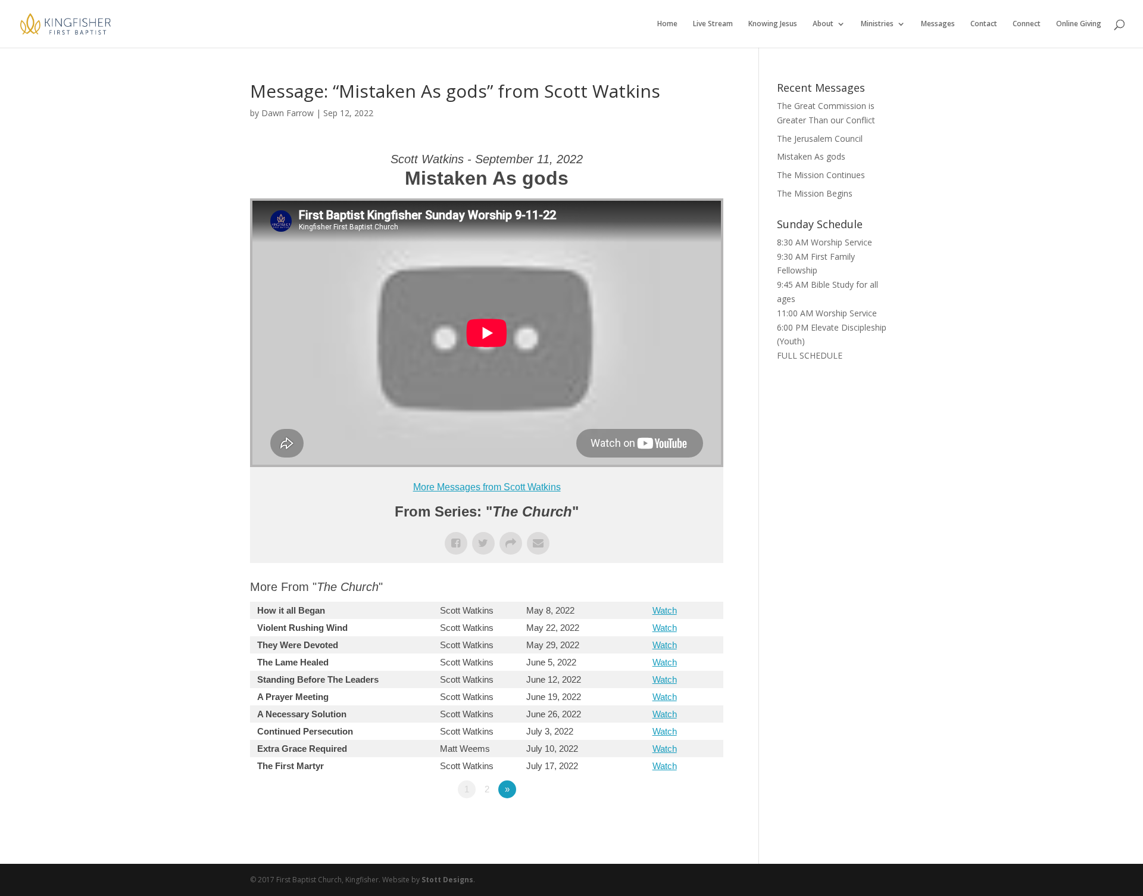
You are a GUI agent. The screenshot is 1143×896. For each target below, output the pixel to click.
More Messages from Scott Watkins (487, 487)
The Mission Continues (821, 175)
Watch (664, 610)
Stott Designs (447, 880)
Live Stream (713, 24)
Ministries (877, 24)
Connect (1027, 24)
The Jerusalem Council (820, 138)
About (823, 24)
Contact (983, 24)
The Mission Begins (814, 193)
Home (667, 24)
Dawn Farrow (287, 113)
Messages (938, 24)
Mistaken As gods (811, 156)
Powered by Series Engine (679, 822)
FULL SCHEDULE (809, 355)
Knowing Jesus (772, 24)
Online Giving (1078, 24)
